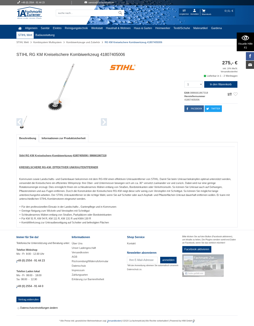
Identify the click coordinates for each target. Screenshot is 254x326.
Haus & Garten (143, 28)
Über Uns (77, 243)
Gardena (216, 28)
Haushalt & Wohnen (118, 28)
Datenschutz (79, 265)
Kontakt (131, 243)
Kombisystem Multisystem (47, 42)
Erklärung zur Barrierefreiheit (88, 279)
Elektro (57, 28)
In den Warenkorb (221, 84)
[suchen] (120, 13)
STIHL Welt (25, 35)
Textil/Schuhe (181, 28)
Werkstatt (97, 28)
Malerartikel (200, 28)
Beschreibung (27, 138)
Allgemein (31, 28)
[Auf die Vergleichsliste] (230, 93)
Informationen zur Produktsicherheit (64, 138)
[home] (19, 28)
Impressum (78, 270)
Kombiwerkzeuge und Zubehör (83, 42)
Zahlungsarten (80, 274)
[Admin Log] (194, 321)
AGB (74, 256)
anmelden (168, 260)
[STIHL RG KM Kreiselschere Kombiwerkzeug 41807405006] (61, 86)
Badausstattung (45, 35)
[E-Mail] (250, 65)
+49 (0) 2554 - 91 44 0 (29, 286)
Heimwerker (162, 28)
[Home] (29, 13)
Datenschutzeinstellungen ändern (39, 307)
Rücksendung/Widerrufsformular (90, 261)
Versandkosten (80, 252)
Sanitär (45, 28)
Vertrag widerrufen (28, 299)
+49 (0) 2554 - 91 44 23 (30, 260)
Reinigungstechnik (76, 28)
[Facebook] (250, 56)
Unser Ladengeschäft (84, 247)
